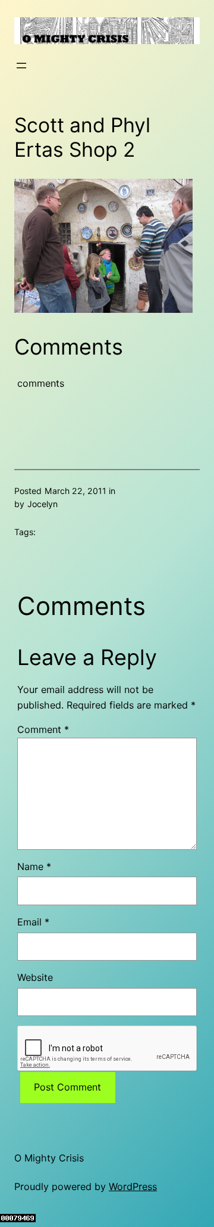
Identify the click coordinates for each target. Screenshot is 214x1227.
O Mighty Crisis (49, 1158)
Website (35, 977)
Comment (43, 729)
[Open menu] (21, 65)
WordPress (133, 1186)
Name (34, 866)
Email (33, 922)
